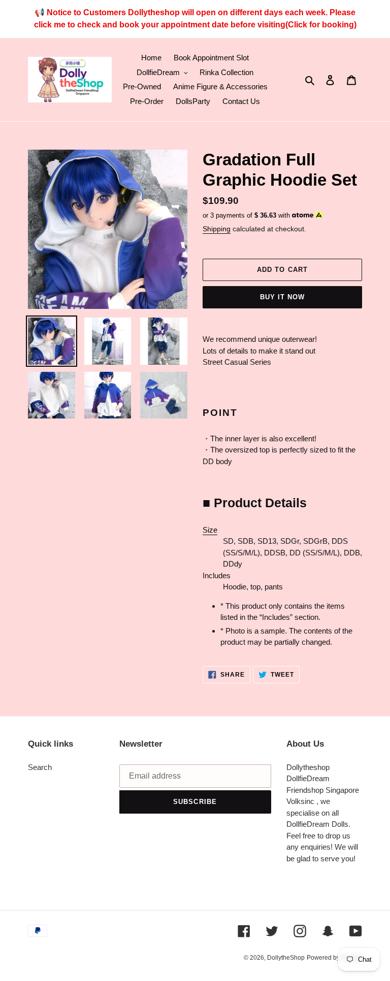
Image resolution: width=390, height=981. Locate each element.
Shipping (217, 229)
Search (40, 767)
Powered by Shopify (334, 957)
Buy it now (282, 297)
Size (210, 529)
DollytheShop (286, 957)
